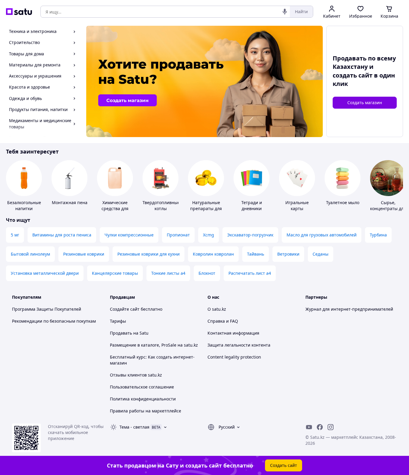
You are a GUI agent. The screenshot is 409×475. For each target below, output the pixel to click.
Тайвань (255, 254)
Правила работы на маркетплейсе (145, 411)
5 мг (15, 235)
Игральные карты (297, 205)
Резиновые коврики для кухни (148, 254)
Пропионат (178, 235)
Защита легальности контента (238, 345)
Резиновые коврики (83, 254)
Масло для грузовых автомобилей (322, 235)
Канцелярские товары (115, 273)
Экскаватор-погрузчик (250, 235)
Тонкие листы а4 (168, 273)
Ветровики (288, 254)
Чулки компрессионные (129, 235)
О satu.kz (216, 309)
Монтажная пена (69, 202)
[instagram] (330, 427)
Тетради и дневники (251, 205)
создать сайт (352, 75)
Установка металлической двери (45, 273)
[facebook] (319, 427)
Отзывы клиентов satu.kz (136, 375)
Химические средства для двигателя (115, 208)
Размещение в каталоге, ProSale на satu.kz (154, 345)
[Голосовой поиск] (285, 11)
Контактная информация (233, 333)
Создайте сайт (125, 309)
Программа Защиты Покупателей (46, 309)
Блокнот (207, 273)
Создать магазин (364, 102)
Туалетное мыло (342, 202)
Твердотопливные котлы (161, 205)
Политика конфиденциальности (143, 399)
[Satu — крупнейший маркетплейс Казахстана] (19, 11)
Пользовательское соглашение (142, 387)
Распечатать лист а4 (249, 273)
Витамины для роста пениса (61, 235)
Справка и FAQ (222, 321)
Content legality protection (234, 357)
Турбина (378, 235)
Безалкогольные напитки (24, 205)
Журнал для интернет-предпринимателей (349, 309)
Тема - (134, 427)
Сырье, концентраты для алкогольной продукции (388, 211)
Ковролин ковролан (213, 254)
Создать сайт (283, 465)
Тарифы (118, 321)
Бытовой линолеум (30, 254)
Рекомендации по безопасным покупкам (54, 321)
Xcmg (208, 235)
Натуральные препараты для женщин (206, 208)
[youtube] (309, 427)
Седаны (320, 254)
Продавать (121, 333)
